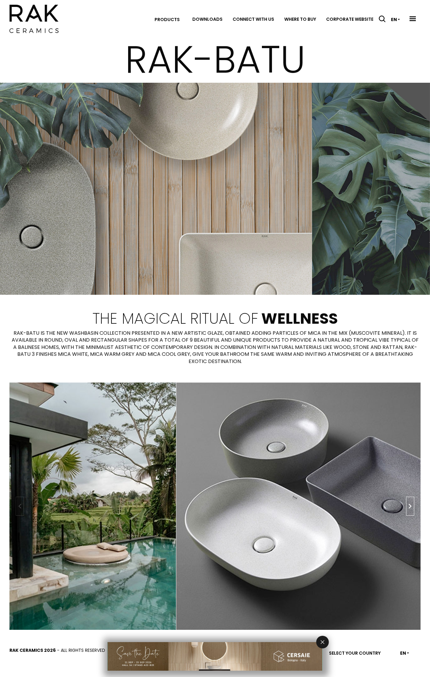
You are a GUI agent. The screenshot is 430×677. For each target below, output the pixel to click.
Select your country (355, 653)
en (394, 19)
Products (167, 19)
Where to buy (300, 19)
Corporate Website (349, 19)
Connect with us (253, 19)
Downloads (207, 19)
